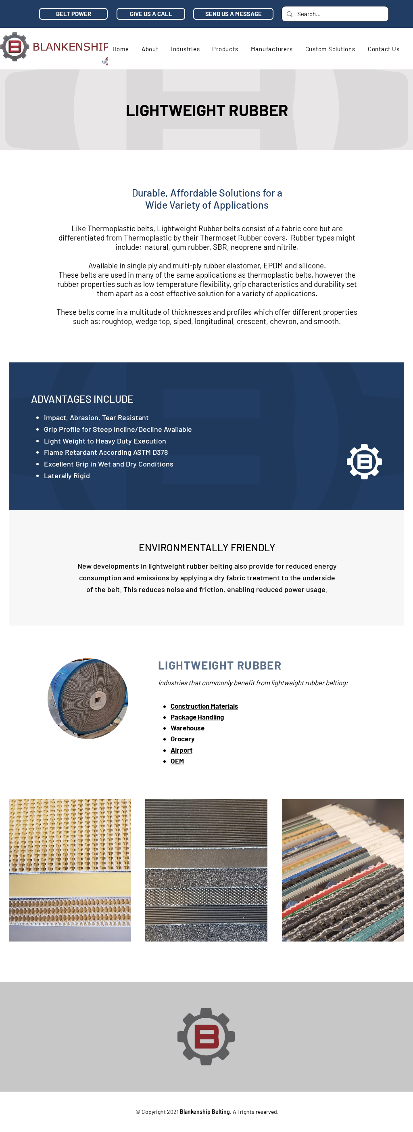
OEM (177, 761)
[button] (185, 48)
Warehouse (187, 728)
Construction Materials (204, 706)
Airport (181, 750)
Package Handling (197, 717)
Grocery (183, 738)
